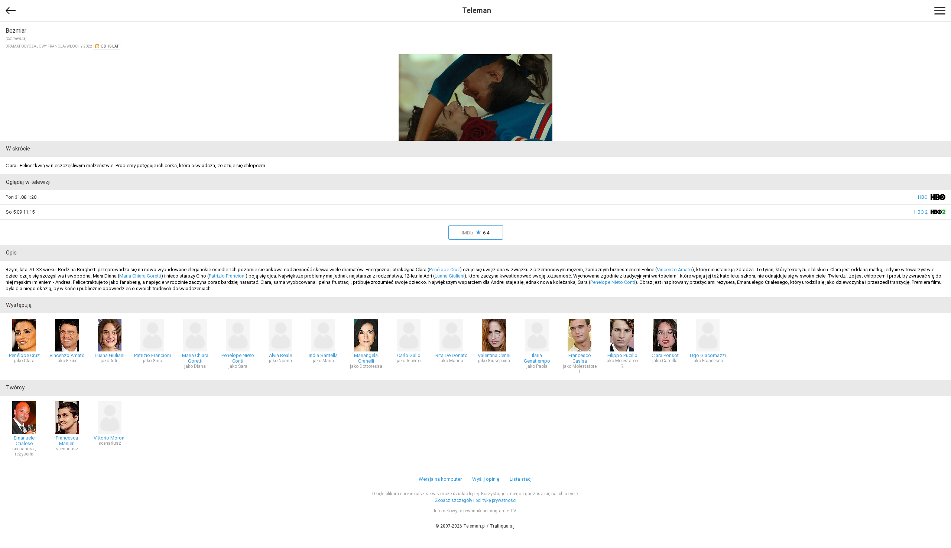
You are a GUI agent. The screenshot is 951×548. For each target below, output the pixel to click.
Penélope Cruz (444, 269)
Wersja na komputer (440, 479)
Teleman (476, 10)
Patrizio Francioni (227, 276)
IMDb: (475, 232)
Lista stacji (521, 479)
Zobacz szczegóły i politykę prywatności (475, 500)
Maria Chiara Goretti (140, 276)
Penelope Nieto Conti (612, 282)
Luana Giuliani (449, 276)
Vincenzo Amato (674, 269)
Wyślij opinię (485, 479)
